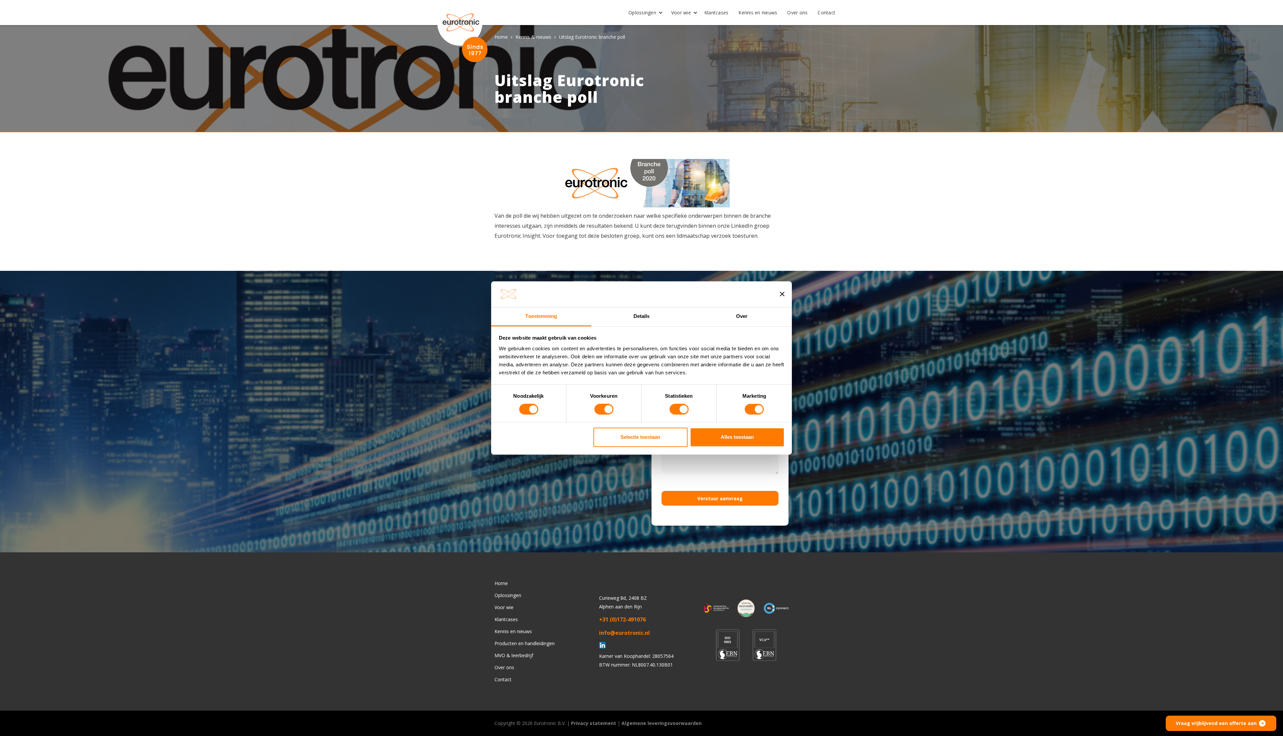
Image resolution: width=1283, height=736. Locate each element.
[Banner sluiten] (782, 294)
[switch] (603, 409)
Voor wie (681, 12)
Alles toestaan (737, 437)
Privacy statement (593, 723)
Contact (826, 12)
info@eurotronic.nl (624, 632)
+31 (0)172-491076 (622, 619)
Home (501, 37)
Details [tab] (641, 316)
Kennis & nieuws (533, 37)
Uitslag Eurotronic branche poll (592, 37)
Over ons (797, 12)
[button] (643, 13)
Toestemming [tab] (541, 316)
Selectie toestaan (640, 437)
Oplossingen (642, 12)
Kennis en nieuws (757, 12)
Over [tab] (741, 316)
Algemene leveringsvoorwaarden (661, 723)
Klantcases (716, 12)
